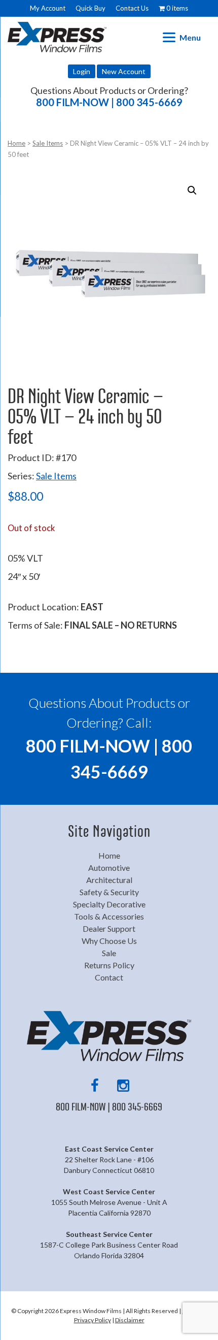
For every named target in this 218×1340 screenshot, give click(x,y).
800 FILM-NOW (109, 102)
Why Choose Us (109, 940)
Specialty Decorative (109, 904)
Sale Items (47, 143)
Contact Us (132, 8)
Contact (109, 977)
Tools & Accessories (109, 916)
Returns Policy (109, 965)
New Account (124, 71)
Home (16, 143)
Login (81, 71)
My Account (47, 8)
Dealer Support (109, 928)
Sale (109, 953)
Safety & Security (109, 892)
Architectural (109, 880)
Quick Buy (90, 8)
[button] (192, 190)
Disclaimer (129, 1320)
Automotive (109, 867)
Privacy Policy (92, 1320)
